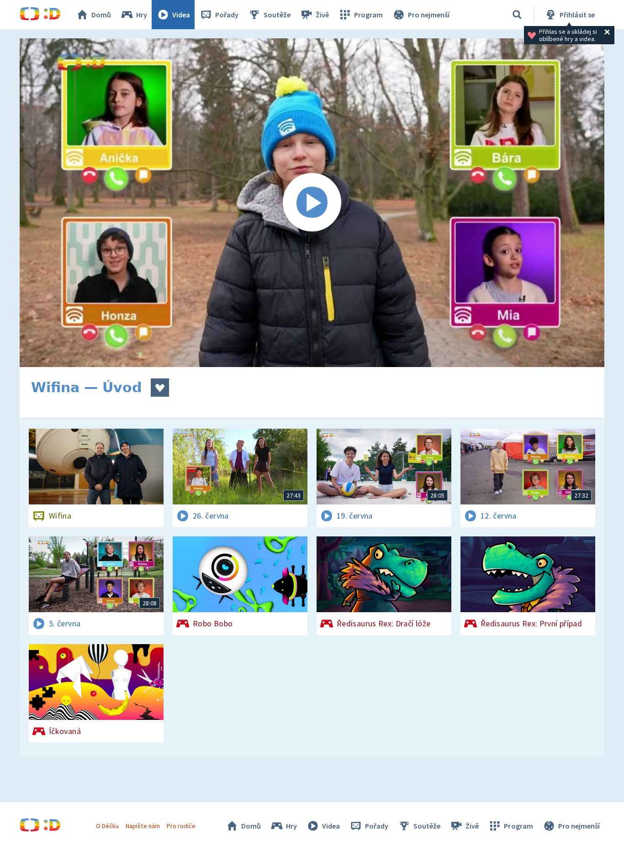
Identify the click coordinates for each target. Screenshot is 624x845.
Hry (141, 14)
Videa (181, 14)
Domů (101, 14)
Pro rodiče (181, 826)
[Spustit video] (312, 202)
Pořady (226, 14)
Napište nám (142, 826)
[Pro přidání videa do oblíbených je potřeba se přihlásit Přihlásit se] (160, 387)
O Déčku (107, 826)
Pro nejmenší (428, 14)
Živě (322, 14)
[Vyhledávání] (517, 14)
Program (368, 14)
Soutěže (277, 14)
